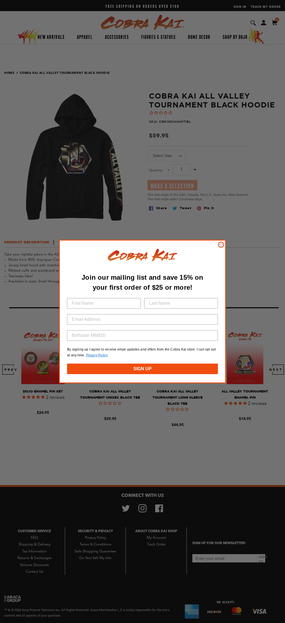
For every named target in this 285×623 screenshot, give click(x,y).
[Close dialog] (221, 244)
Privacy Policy (97, 355)
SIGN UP (142, 368)
